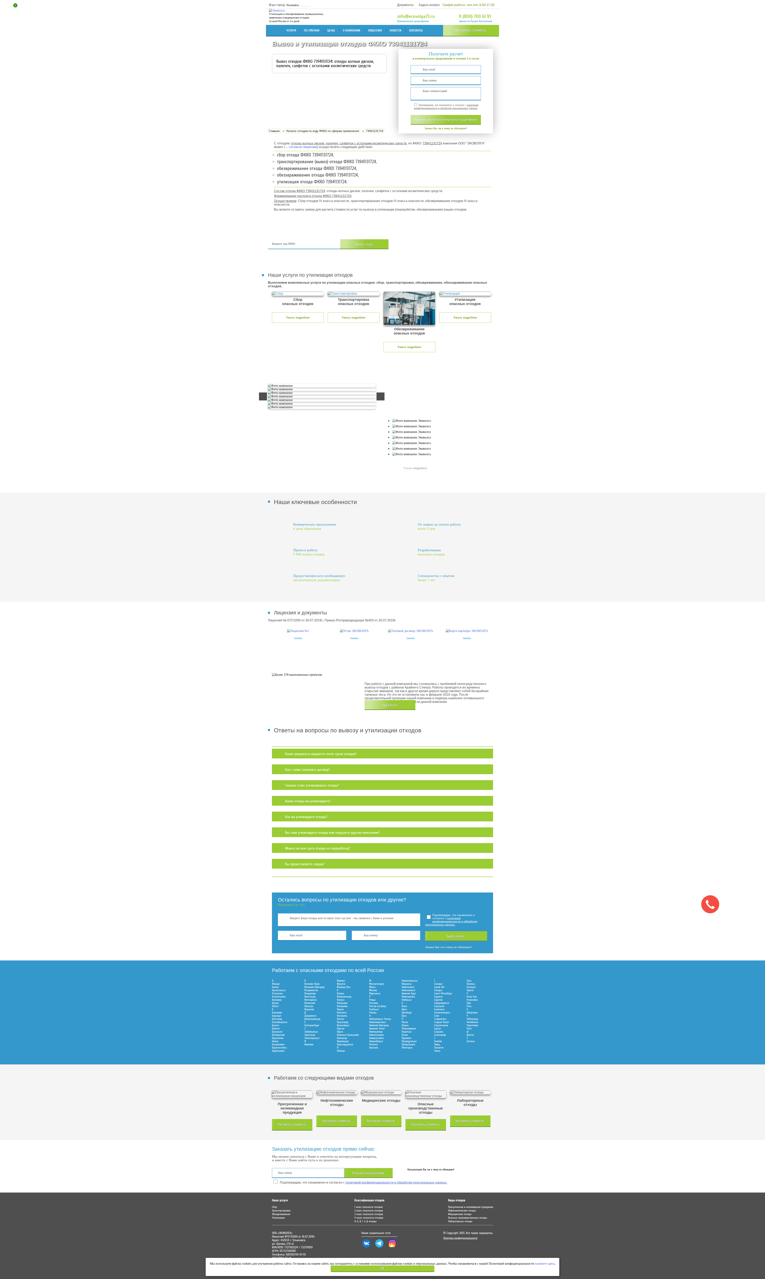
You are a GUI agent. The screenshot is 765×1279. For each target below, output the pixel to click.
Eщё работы (390, 705)
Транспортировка (281, 1210)
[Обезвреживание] (409, 308)
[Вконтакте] (366, 1247)
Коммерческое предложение (413, 21)
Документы (405, 5)
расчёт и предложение (445, 120)
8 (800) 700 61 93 (475, 16)
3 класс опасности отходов (368, 1214)
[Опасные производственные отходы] (425, 1094)
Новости (395, 30)
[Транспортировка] (354, 294)
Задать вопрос (429, 5)
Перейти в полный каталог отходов (447, 244)
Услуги (291, 30)
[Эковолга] (277, 10)
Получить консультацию (368, 1173)
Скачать (298, 638)
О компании (351, 30)
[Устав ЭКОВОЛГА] (354, 631)
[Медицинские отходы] (381, 1092)
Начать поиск (364, 244)
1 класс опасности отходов (368, 1207)
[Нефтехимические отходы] (336, 1092)
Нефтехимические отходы (462, 1210)
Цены (331, 30)
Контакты (416, 30)
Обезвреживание (281, 1214)
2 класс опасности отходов (368, 1210)
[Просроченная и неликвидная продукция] (292, 1094)
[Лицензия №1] (298, 631)
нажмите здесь (545, 1263)
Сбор (274, 1207)
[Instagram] (392, 1247)
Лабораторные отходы (460, 1221)
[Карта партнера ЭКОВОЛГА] (467, 631)
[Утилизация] (465, 294)
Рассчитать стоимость (471, 30)
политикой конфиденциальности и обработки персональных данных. (446, 107)
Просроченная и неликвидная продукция (470, 1207)
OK (382, 1268)
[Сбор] (298, 294)
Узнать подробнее (298, 318)
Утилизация (278, 1217)
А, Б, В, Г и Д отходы (365, 1221)
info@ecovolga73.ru (416, 16)
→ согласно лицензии (301, 147)
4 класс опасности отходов (368, 1217)
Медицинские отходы (460, 1214)
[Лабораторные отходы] (470, 1092)
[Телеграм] (379, 1247)
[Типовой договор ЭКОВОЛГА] (410, 631)
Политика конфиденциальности (460, 1238)
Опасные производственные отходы (467, 1217)
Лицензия (375, 30)
